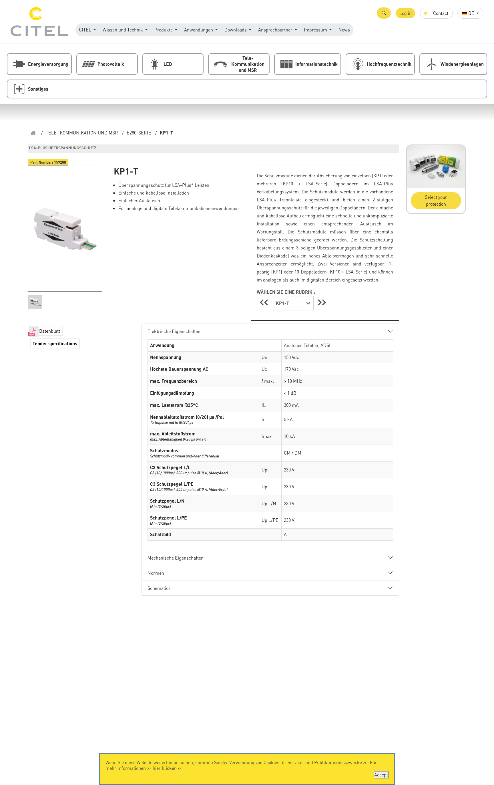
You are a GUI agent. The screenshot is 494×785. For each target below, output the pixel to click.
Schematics (159, 588)
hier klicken (165, 768)
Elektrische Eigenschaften (174, 331)
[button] (384, 13)
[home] (33, 132)
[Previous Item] (265, 302)
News (344, 30)
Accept (381, 775)
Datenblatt (49, 331)
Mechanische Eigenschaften (176, 558)
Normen (156, 573)
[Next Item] (322, 302)
